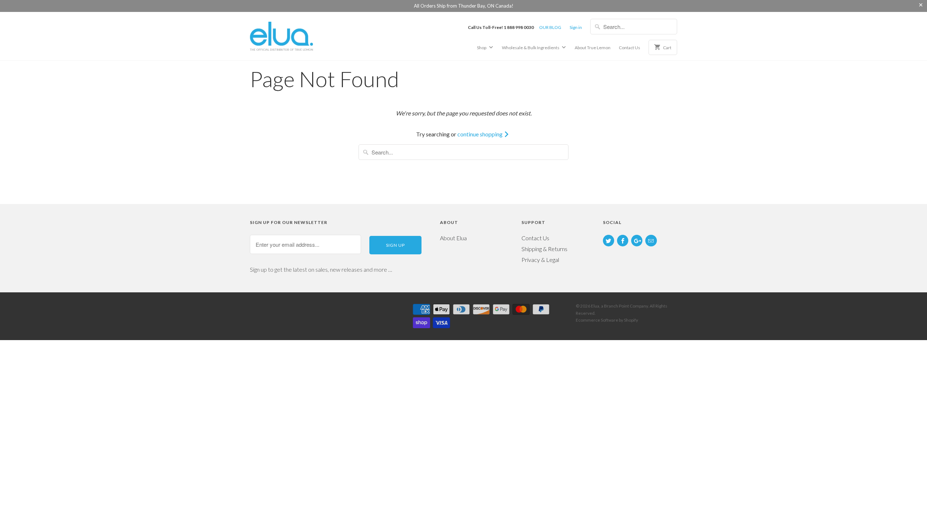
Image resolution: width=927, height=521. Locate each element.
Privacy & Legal (540, 259)
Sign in (576, 27)
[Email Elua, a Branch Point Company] (651, 240)
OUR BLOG (550, 27)
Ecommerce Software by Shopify (607, 320)
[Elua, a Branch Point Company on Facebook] (622, 240)
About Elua (453, 237)
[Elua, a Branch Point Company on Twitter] (608, 240)
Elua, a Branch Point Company (619, 306)
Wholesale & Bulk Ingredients (531, 47)
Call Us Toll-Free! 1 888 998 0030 (501, 27)
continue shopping (480, 134)
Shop (482, 47)
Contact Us (629, 47)
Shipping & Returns (544, 248)
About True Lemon (593, 47)
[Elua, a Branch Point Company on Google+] (636, 240)
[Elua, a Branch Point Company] (300, 35)
